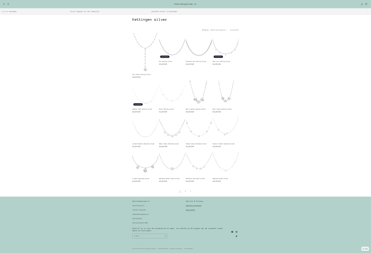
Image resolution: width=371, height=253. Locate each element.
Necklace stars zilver (220, 178)
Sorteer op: (205, 30)
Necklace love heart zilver (195, 178)
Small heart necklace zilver (169, 143)
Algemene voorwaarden (176, 248)
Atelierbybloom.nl (141, 248)
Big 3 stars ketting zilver (222, 109)
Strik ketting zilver (166, 109)
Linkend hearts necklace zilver (143, 143)
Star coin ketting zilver (221, 61)
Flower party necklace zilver (196, 143)
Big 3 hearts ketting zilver (196, 109)
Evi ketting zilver (165, 61)
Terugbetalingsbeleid (163, 248)
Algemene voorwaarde (193, 206)
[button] (4, 4)
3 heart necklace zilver (140, 178)
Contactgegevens (188, 248)
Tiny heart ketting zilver (141, 74)
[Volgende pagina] (191, 191)
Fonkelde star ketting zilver (196, 61)
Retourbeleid (190, 210)
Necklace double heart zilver (169, 178)
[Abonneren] (165, 236)
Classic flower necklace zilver (224, 143)
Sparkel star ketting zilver (142, 109)
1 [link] (180, 191)
